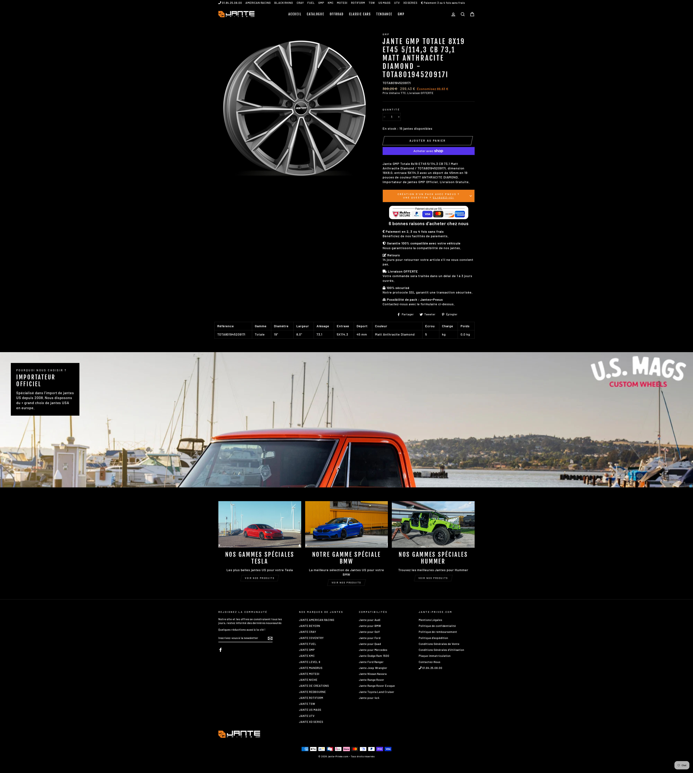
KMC (331, 2)
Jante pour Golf (369, 631)
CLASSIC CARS (360, 14)
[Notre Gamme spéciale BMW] (346, 524)
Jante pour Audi (370, 619)
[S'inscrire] (270, 638)
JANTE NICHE (308, 679)
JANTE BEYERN (309, 625)
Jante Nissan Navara (373, 673)
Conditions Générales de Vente (439, 643)
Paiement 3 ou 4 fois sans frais (444, 2)
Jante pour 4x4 (369, 697)
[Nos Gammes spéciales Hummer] (433, 524)
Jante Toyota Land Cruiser (377, 691)
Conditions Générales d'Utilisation (441, 649)
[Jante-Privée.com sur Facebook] (220, 650)
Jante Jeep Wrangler (373, 667)
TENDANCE (384, 14)
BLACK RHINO (283, 2)
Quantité (391, 109)
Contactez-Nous (429, 661)
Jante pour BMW (370, 625)
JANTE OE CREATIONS (314, 685)
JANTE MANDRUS (310, 667)
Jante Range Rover (371, 679)
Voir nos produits (259, 578)
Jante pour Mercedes (373, 649)
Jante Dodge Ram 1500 (374, 655)
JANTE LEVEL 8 (309, 661)
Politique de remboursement (438, 631)
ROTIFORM (358, 2)
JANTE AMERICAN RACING (316, 619)
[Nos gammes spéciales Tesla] (259, 524)
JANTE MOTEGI (309, 673)
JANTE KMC (307, 655)
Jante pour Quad (370, 643)
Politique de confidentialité (437, 625)
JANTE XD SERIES (311, 721)
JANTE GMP (307, 649)
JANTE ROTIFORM (311, 697)
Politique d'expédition (433, 638)
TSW (372, 2)
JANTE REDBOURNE (312, 691)
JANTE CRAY (307, 631)
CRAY (300, 2)
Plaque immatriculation (435, 655)
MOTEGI (342, 2)
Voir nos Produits (346, 582)
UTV (397, 2)
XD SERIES (410, 2)
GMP (321, 2)
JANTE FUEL (307, 643)
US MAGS (384, 2)
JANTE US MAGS (310, 709)
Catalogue (315, 14)
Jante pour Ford (370, 638)
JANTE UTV (307, 715)
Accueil (294, 14)
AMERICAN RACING (258, 2)
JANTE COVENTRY (311, 638)
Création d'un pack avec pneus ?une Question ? (429, 195)
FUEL (311, 2)
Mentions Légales (430, 619)
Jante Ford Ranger (371, 661)
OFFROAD (337, 14)
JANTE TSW (307, 703)
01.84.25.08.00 (231, 2)
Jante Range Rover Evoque (377, 685)
